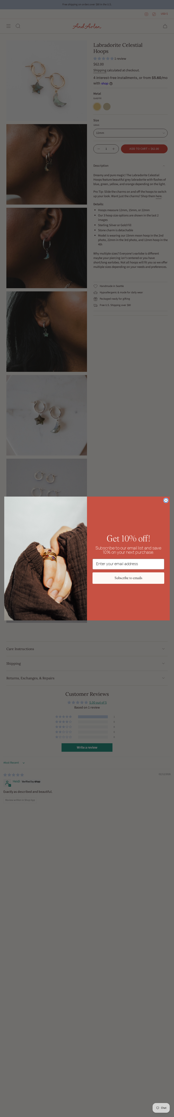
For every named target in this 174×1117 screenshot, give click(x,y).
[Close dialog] (166, 500)
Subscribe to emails (128, 578)
